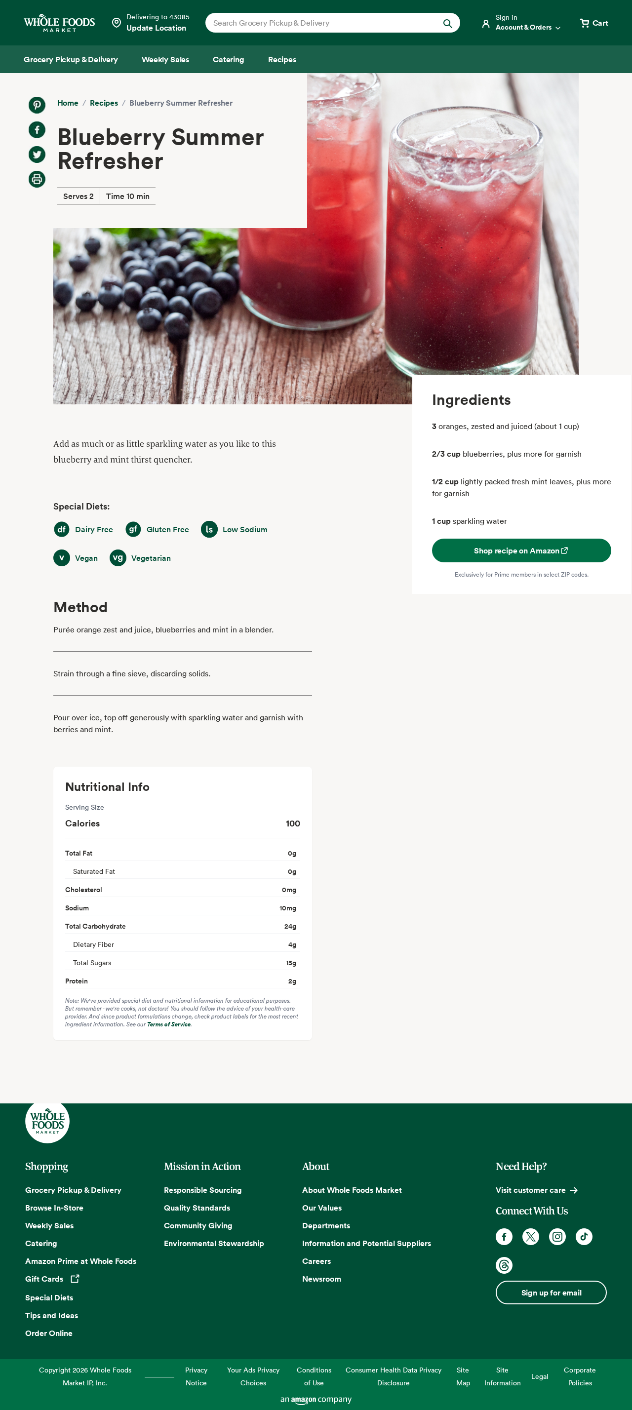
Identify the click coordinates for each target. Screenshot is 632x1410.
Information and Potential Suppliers (366, 1243)
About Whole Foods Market (352, 1189)
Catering (41, 1243)
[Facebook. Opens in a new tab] (504, 1236)
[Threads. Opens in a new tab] (504, 1265)
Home (68, 102)
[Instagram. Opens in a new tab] (557, 1236)
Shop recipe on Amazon (516, 550)
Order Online (49, 1333)
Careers (316, 1260)
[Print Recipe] (37, 179)
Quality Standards (197, 1207)
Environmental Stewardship (214, 1243)
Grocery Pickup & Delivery (73, 1189)
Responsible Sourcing (203, 1189)
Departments (326, 1225)
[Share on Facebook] (37, 129)
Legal (540, 1376)
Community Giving (198, 1225)
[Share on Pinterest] (37, 105)
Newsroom (321, 1278)
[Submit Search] (447, 23)
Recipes (104, 102)
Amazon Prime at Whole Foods (80, 1260)
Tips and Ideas (51, 1315)
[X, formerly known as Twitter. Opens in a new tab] (530, 1236)
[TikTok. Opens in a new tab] (584, 1236)
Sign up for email (551, 1292)
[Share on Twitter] (37, 154)
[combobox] (320, 23)
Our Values (322, 1207)
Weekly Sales (49, 1225)
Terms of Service (169, 1024)
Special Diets (49, 1297)
